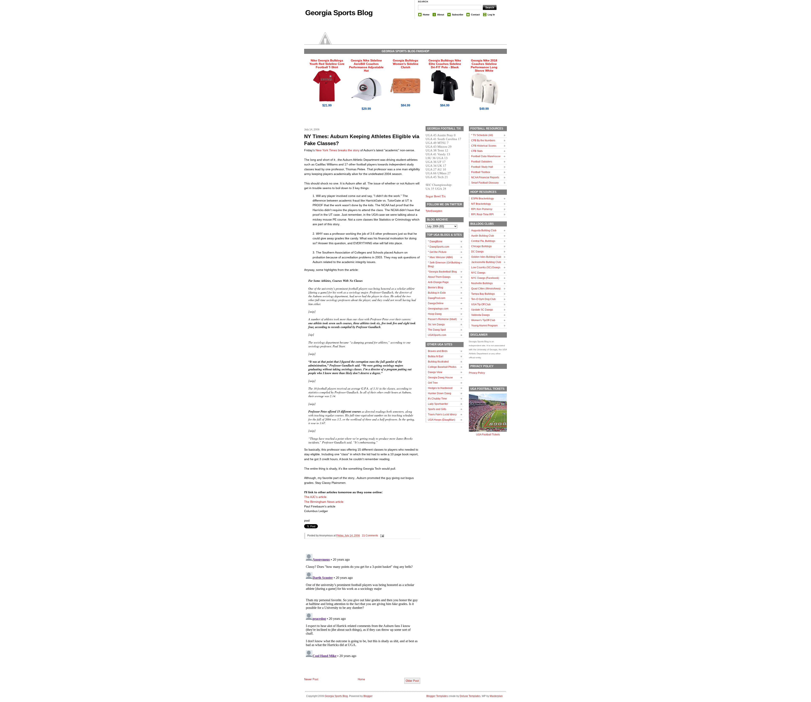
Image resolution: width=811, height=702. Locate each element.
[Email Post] (381, 535)
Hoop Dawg (435, 313)
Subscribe (457, 14)
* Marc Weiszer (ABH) (440, 257)
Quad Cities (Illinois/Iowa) (486, 288)
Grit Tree (433, 382)
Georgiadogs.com (438, 308)
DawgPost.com (436, 298)
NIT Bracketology (481, 203)
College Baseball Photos (442, 366)
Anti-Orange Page (438, 282)
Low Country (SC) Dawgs (485, 267)
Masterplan (496, 696)
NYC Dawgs (478, 272)
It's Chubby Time (437, 398)
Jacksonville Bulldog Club (486, 262)
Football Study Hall (482, 166)
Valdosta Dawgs (480, 315)
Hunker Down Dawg (439, 393)
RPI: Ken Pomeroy (481, 209)
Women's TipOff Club (483, 320)
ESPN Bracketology (482, 198)
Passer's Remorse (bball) (442, 319)
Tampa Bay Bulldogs (483, 293)
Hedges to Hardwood (440, 388)
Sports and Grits (437, 409)
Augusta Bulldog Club (483, 230)
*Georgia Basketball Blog (442, 271)
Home (426, 14)
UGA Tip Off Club (481, 304)
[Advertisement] (353, 668)
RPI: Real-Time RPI (482, 214)
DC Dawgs (477, 251)
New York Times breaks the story (337, 150)
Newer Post (311, 679)
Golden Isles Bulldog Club (486, 256)
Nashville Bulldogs (482, 283)
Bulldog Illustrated (438, 361)
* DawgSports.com (438, 246)
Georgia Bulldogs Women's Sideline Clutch (405, 64)
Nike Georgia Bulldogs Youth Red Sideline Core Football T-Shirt (326, 64)
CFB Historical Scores (483, 145)
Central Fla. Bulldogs (483, 241)
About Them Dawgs (439, 276)
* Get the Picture (437, 252)
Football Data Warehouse (486, 156)
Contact (475, 14)
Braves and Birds (438, 351)
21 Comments (370, 535)
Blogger (368, 696)
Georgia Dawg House (440, 377)
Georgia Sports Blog (339, 12)
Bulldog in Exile (437, 292)
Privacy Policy (477, 372)
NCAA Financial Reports (485, 177)
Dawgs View (435, 372)
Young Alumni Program (484, 325)
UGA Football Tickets (488, 434)
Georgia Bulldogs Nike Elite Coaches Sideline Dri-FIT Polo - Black (445, 64)
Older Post (412, 680)
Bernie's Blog (435, 287)
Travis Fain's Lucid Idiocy (442, 414)
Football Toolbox (480, 172)
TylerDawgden (434, 211)
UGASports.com (437, 335)
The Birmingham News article (323, 501)
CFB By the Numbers (483, 140)
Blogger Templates (437, 696)
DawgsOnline (436, 303)
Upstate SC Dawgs (482, 309)
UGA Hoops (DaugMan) (441, 419)
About (440, 14)
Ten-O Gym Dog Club (483, 299)
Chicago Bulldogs (481, 246)
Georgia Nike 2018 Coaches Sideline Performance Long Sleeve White (484, 65)
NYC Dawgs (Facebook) (485, 278)
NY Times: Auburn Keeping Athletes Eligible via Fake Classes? (361, 140)
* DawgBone (435, 241)
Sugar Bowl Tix (436, 196)
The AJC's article (315, 497)
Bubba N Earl (435, 356)
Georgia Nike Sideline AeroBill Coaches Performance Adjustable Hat (366, 65)
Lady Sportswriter (438, 403)
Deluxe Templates (470, 696)
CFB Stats (477, 151)
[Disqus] (362, 605)
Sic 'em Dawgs (436, 324)
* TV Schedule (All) (482, 135)
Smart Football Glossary (485, 182)
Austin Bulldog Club (482, 235)
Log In (491, 14)
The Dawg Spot (437, 329)
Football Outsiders (481, 161)
